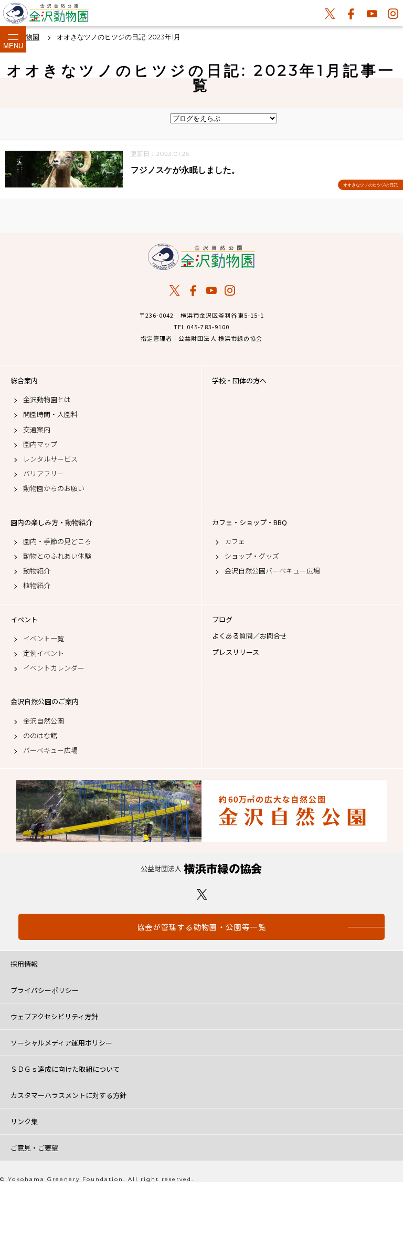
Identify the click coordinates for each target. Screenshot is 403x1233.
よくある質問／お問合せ (249, 636)
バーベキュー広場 (50, 750)
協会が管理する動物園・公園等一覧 (201, 927)
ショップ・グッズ (252, 556)
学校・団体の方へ (239, 380)
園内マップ (40, 444)
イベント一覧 (43, 638)
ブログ (222, 619)
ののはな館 (40, 735)
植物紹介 (36, 585)
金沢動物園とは (47, 399)
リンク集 (24, 1121)
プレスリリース (235, 652)
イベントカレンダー (53, 668)
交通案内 (36, 429)
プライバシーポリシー (44, 990)
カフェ (235, 541)
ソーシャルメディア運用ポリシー (61, 1043)
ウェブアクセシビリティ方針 (54, 1016)
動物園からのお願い (53, 488)
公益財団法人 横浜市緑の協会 (201, 868)
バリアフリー (43, 473)
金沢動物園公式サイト (46, 16)
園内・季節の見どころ (57, 541)
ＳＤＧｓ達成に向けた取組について (65, 1069)
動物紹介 (36, 571)
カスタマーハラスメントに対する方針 (68, 1095)
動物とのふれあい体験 (57, 556)
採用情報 (24, 964)
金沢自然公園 (43, 721)
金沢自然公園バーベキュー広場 (272, 571)
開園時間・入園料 (50, 414)
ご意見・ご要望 (34, 1148)
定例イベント (43, 653)
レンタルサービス (50, 459)
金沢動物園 (201, 257)
